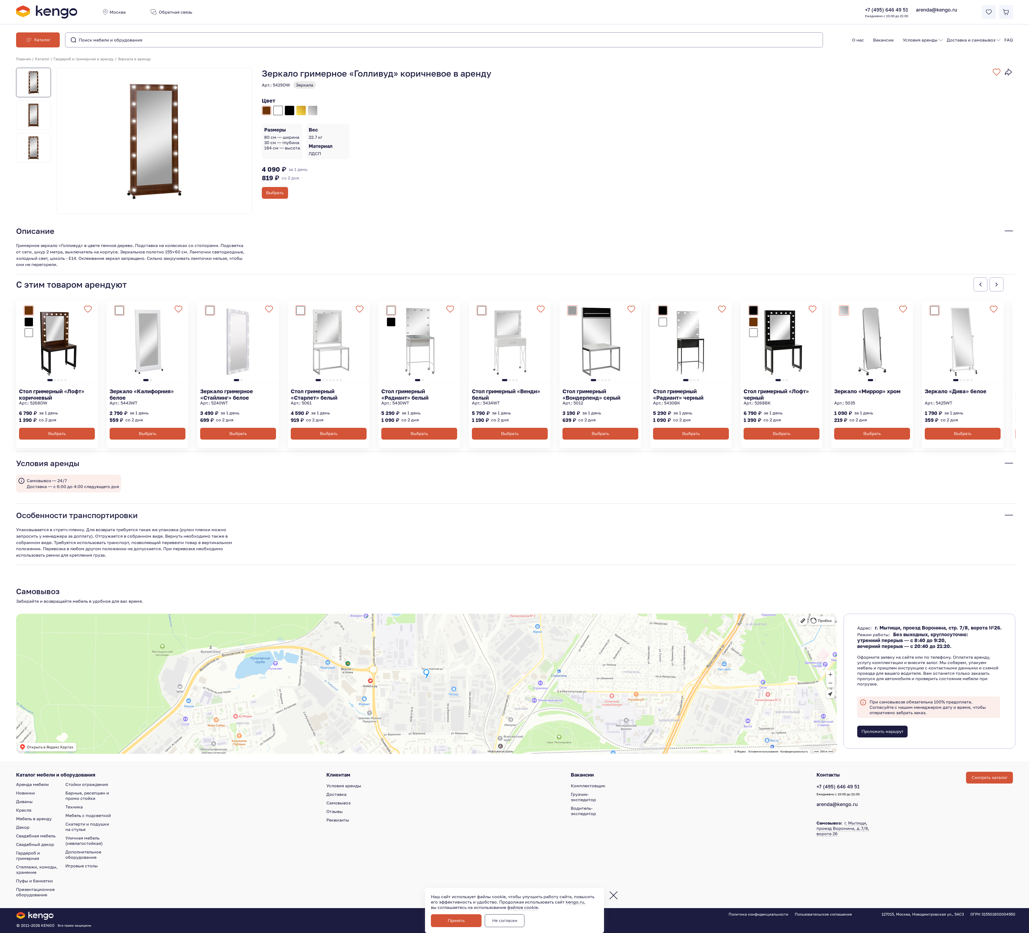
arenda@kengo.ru (936, 10)
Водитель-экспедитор (583, 810)
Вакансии (883, 40)
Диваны (24, 801)
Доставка (336, 794)
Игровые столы (81, 865)
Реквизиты (337, 820)
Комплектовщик (588, 785)
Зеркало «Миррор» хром (867, 391)
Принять (456, 921)
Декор (22, 827)
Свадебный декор (35, 844)
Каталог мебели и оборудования (55, 775)
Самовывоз (338, 802)
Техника (74, 807)
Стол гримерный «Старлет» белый (314, 394)
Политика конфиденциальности (758, 914)
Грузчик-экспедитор (583, 797)
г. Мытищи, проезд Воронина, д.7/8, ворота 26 (843, 828)
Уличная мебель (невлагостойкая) (84, 840)
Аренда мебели (32, 784)
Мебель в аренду (34, 818)
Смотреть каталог (990, 778)
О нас (858, 40)
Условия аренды (920, 40)
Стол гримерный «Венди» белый (506, 394)
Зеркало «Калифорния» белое (142, 394)
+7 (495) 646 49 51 (886, 12)
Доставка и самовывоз (971, 40)
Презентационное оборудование (35, 892)
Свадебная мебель (35, 835)
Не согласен (504, 921)
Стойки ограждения (86, 784)
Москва (118, 12)
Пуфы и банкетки (34, 880)
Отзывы (334, 811)
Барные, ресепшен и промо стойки (87, 795)
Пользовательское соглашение (823, 914)
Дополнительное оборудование (83, 854)
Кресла (23, 810)
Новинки (25, 793)
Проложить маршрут (882, 732)
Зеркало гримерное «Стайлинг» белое (226, 394)
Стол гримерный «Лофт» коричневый (51, 394)
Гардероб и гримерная (28, 855)
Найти (808, 40)
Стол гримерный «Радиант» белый (404, 394)
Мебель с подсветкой (88, 815)
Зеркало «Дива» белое (955, 391)
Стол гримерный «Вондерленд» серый (591, 394)
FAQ (1008, 40)
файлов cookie (522, 907)
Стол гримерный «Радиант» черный (678, 394)
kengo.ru (575, 902)
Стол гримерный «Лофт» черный (776, 394)
